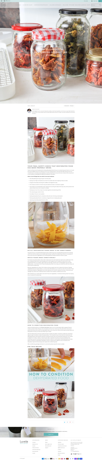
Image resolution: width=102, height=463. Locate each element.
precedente (66, 105)
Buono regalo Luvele (48, 444)
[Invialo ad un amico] (73, 422)
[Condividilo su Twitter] (64, 422)
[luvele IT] (3, 5)
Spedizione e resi (35, 444)
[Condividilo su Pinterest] (70, 422)
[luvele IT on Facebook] (73, 454)
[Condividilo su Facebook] (67, 422)
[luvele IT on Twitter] (71, 454)
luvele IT (23, 458)
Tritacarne (59, 451)
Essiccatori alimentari (61, 453)
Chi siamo (34, 442)
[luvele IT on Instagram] (79, 454)
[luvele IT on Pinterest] (77, 454)
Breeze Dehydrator (45, 327)
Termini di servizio (35, 451)
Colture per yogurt (61, 444)
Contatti (33, 453)
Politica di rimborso (35, 447)
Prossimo (72, 105)
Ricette (46, 442)
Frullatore (59, 449)
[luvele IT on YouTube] (75, 454)
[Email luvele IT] (80, 454)
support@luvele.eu (76, 451)
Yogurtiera (59, 442)
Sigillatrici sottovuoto (61, 447)
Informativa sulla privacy (36, 449)
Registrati (51, 434)
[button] (18, 5)
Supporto (46, 447)
